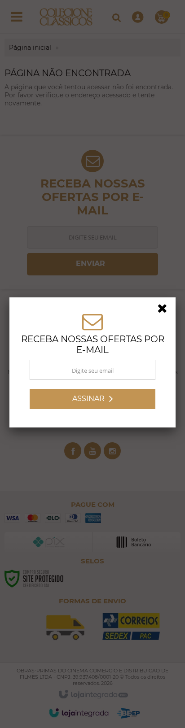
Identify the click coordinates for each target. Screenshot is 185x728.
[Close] (165, 311)
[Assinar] (92, 400)
